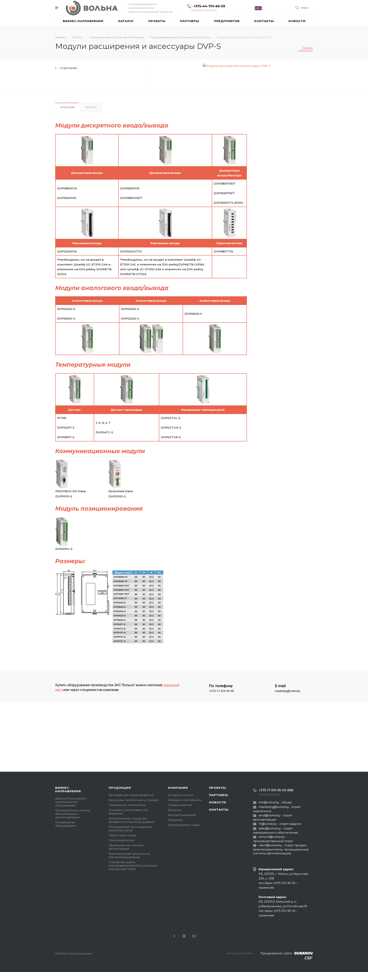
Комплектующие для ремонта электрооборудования (129, 855)
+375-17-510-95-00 (221, 691)
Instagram (184, 936)
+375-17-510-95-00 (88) (276, 790)
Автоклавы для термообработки (131, 795)
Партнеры (218, 795)
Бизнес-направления (68, 789)
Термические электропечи (127, 805)
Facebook (174, 936)
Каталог (91, 107)
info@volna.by (269, 802)
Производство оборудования (65, 824)
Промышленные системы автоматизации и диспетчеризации (72, 814)
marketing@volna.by (287, 691)
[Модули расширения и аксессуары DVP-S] (236, 65)
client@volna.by (270, 845)
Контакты (218, 809)
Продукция (120, 788)
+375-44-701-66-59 (209, 6)
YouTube (194, 936)
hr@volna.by (268, 824)
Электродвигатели (121, 840)
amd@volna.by (269, 815)
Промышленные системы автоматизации (126, 847)
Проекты (217, 788)
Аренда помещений (182, 815)
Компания (178, 788)
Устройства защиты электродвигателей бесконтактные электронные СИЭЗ (133, 865)
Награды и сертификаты (184, 800)
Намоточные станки (122, 835)
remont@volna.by (272, 837)
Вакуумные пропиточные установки (134, 800)
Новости (217, 802)
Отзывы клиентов (180, 805)
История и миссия (180, 795)
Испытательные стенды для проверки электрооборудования (131, 820)
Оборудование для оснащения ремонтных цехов (130, 828)
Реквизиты (175, 820)
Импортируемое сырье (184, 825)
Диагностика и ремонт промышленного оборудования (70, 802)
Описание (67, 107)
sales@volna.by (270, 828)
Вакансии (174, 810)
